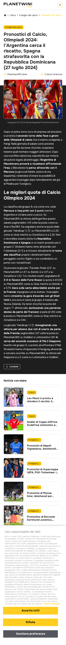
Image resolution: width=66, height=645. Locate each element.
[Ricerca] (59, 4)
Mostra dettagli (51, 603)
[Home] (5, 15)
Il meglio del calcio (28, 15)
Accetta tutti (30, 610)
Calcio (13, 15)
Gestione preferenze (30, 633)
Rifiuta (30, 622)
